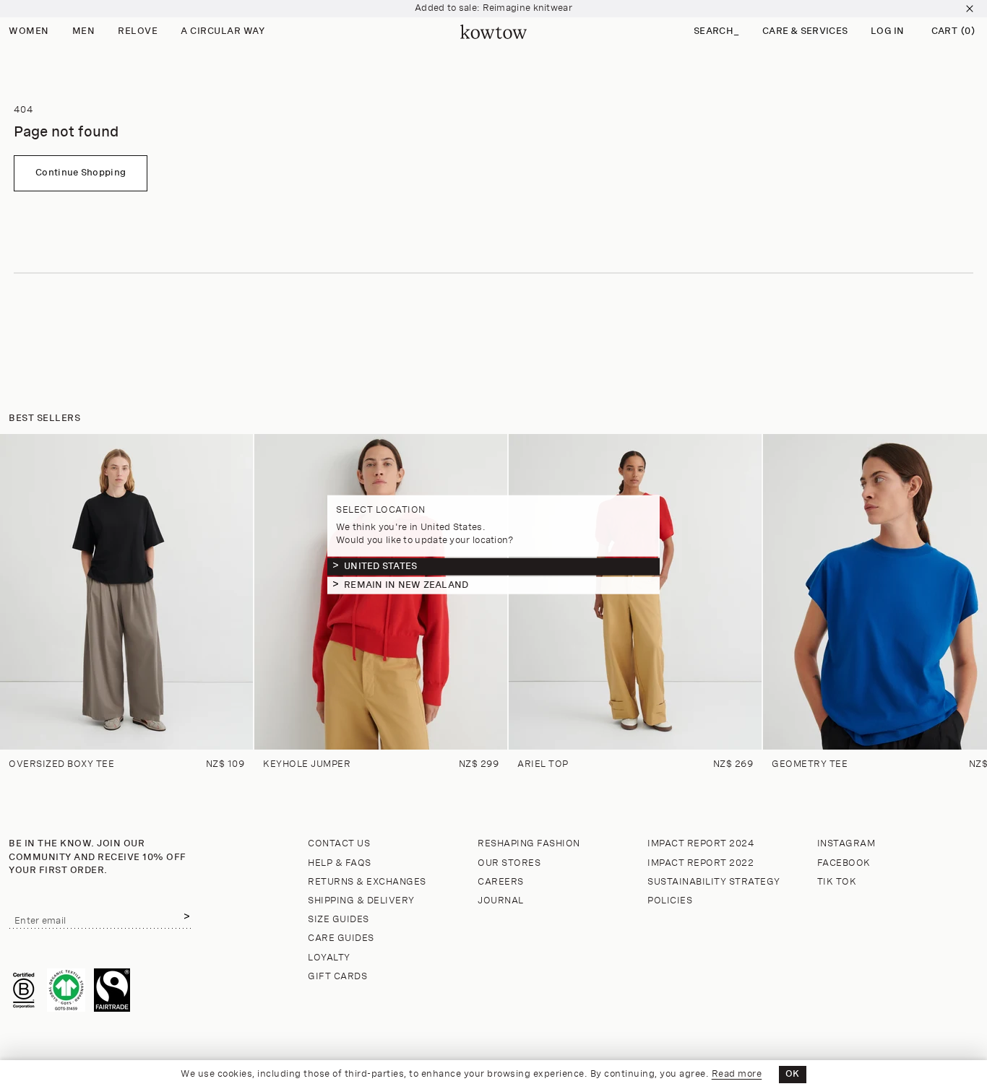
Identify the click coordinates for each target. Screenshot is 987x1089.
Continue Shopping (80, 173)
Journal (501, 901)
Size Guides (338, 919)
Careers (501, 882)
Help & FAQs (339, 863)
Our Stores (509, 863)
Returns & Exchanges (367, 882)
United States (380, 565)
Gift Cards (337, 976)
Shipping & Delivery (361, 901)
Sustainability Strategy (713, 882)
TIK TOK (837, 882)
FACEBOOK (844, 863)
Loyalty (329, 958)
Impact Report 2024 (700, 844)
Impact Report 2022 (700, 863)
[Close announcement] (969, 8)
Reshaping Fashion (529, 844)
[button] (716, 32)
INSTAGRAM (846, 844)
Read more (737, 1074)
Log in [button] (888, 31)
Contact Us (339, 844)
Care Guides (341, 938)
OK (792, 1074)
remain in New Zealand (406, 584)
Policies (669, 901)
